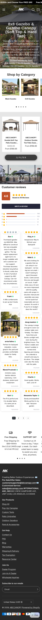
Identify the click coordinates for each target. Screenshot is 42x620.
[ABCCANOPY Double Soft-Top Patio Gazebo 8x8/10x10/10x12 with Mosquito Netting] (11, 134)
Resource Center (9, 559)
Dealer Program (9, 569)
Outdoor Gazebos (10, 520)
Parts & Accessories (10, 524)
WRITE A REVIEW (21, 206)
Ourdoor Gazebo (17, 60)
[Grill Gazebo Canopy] (29, 92)
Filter (22, 157)
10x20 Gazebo (17, 66)
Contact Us (7, 535)
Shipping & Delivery (10, 551)
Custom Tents (8, 512)
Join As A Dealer (9, 573)
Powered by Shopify (31, 607)
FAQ (4, 539)
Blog (4, 543)
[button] (4, 9)
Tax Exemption (8, 555)
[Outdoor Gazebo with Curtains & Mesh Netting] (10, 92)
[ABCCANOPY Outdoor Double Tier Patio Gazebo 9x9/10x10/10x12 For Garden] (31, 134)
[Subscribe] (37, 589)
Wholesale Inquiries (10, 577)
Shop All (5, 504)
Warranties (6, 547)
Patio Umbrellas (9, 516)
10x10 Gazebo (24, 63)
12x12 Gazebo (32, 66)
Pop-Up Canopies (10, 508)
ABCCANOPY (16, 607)
